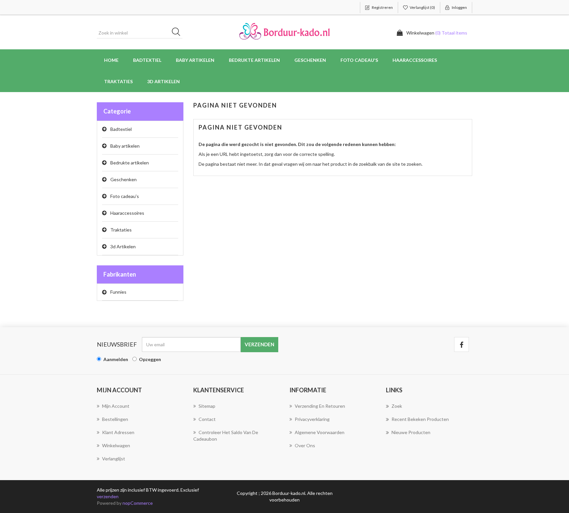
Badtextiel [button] (147, 60)
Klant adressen (118, 432)
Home (111, 60)
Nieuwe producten (411, 432)
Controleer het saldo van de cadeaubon (225, 435)
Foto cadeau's (124, 196)
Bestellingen (115, 419)
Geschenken (123, 179)
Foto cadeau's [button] (359, 60)
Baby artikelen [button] (195, 60)
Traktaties (118, 81)
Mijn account (115, 406)
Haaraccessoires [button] (415, 60)
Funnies (118, 292)
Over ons (305, 445)
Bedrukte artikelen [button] (254, 60)
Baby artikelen (125, 146)
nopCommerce (137, 503)
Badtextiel (121, 129)
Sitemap (207, 406)
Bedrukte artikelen (129, 162)
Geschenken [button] (310, 60)
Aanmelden (115, 359)
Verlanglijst (113, 458)
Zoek (397, 406)
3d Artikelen (123, 246)
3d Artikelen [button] (163, 81)
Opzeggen (150, 359)
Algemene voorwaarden (319, 432)
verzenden (108, 496)
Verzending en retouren (320, 406)
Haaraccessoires (127, 213)
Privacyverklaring (312, 419)
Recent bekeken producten (420, 419)
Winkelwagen (116, 445)
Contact (207, 419)
